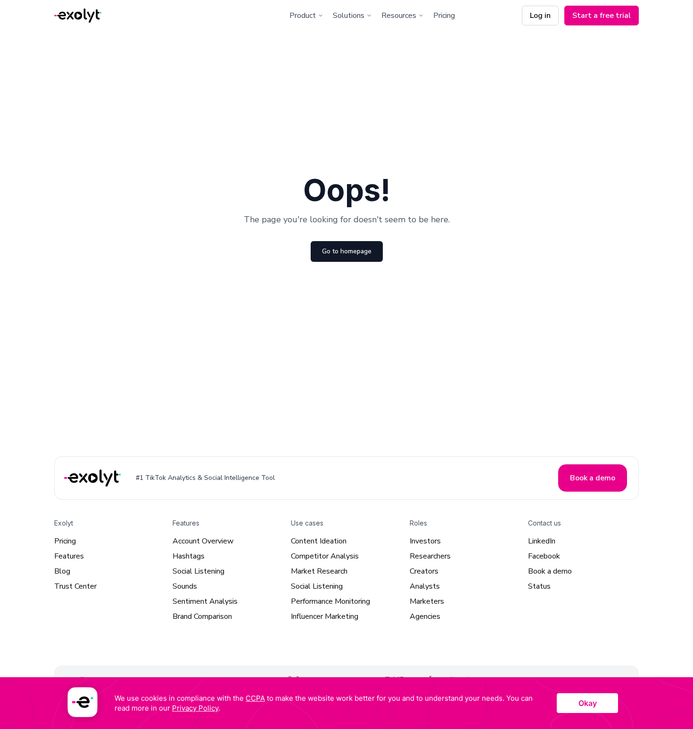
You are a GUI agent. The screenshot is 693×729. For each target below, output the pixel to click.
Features (69, 556)
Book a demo (550, 571)
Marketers (427, 601)
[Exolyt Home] (93, 477)
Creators (424, 571)
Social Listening (198, 571)
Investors (425, 541)
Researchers (430, 556)
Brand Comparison (202, 616)
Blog (62, 571)
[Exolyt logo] (77, 15)
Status (539, 586)
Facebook (544, 556)
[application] (346, 703)
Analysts (425, 586)
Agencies (425, 616)
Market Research (319, 571)
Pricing (444, 15)
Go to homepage (346, 251)
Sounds (185, 586)
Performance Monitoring (330, 601)
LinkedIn (541, 541)
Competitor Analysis (325, 556)
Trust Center (75, 586)
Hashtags (189, 556)
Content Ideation (318, 541)
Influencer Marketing (324, 616)
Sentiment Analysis (205, 601)
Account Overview (203, 541)
